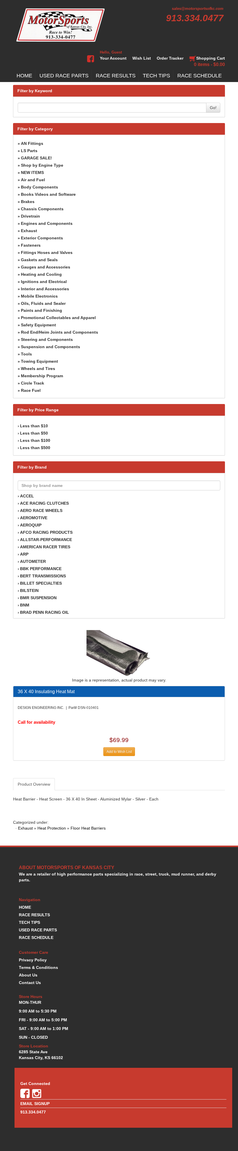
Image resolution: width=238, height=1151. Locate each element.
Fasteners (31, 245)
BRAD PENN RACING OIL (44, 612)
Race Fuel (31, 390)
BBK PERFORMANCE (41, 568)
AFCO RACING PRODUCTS (46, 532)
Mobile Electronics (39, 296)
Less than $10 (34, 426)
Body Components (39, 187)
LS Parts (29, 150)
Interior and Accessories (45, 289)
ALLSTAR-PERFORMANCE (46, 539)
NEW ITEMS (32, 172)
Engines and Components (47, 223)
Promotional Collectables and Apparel (58, 317)
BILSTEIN (29, 590)
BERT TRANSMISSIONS (43, 576)
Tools (26, 354)
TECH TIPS (156, 76)
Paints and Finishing (41, 310)
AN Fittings (32, 143)
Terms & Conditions (38, 967)
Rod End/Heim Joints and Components (59, 332)
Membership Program (42, 375)
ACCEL (27, 496)
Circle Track (32, 383)
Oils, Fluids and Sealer (43, 303)
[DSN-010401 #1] (119, 653)
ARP (24, 554)
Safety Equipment (38, 325)
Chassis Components (42, 209)
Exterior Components (42, 238)
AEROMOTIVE (33, 517)
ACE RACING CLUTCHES (44, 503)
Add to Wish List (119, 752)
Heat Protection (51, 828)
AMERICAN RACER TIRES (45, 547)
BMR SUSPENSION (38, 597)
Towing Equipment (39, 361)
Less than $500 (35, 447)
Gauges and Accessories (45, 267)
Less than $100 (35, 440)
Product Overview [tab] (34, 784)
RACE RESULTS (116, 76)
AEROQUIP (31, 525)
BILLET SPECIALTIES (41, 583)
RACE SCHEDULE (199, 76)
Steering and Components (47, 339)
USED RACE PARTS (64, 76)
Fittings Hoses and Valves (47, 252)
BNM (24, 605)
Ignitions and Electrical (44, 281)
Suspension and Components (50, 346)
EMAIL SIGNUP (35, 1103)
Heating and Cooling (41, 274)
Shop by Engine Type (42, 165)
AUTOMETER (33, 561)
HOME (24, 76)
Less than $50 (34, 433)
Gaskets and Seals (39, 259)
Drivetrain (30, 216)
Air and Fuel (33, 179)
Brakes (28, 201)
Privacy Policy (33, 960)
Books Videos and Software (48, 194)
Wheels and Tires (38, 368)
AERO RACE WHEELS (41, 510)
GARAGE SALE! (36, 158)
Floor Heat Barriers (88, 828)
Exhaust (29, 230)
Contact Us (30, 982)
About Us (28, 975)
